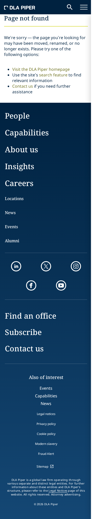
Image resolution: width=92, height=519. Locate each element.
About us (21, 149)
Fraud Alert (46, 454)
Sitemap (42, 466)
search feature (53, 75)
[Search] (70, 7)
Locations (14, 198)
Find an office (30, 315)
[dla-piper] (19, 7)
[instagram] (76, 266)
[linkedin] (16, 266)
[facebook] (31, 285)
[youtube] (61, 285)
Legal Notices (58, 490)
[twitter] (46, 266)
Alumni (12, 241)
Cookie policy (46, 434)
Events (11, 226)
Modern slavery (46, 444)
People (17, 115)
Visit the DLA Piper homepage (41, 69)
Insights (19, 166)
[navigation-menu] (84, 7)
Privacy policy (46, 424)
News (10, 212)
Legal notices (46, 414)
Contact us (22, 86)
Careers (19, 183)
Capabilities (27, 132)
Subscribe (23, 332)
